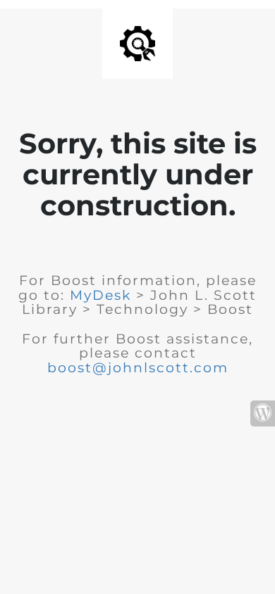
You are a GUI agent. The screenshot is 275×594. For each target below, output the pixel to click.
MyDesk (100, 295)
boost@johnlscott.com (137, 368)
